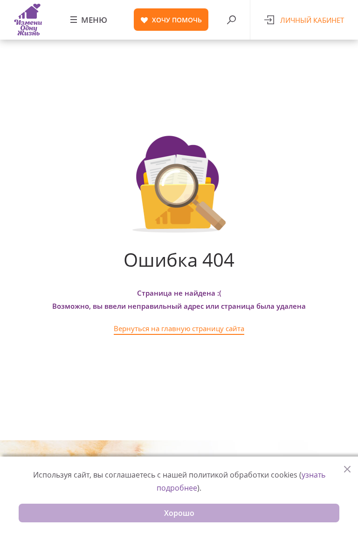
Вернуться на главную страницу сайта (179, 328)
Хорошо (179, 513)
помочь (177, 19)
